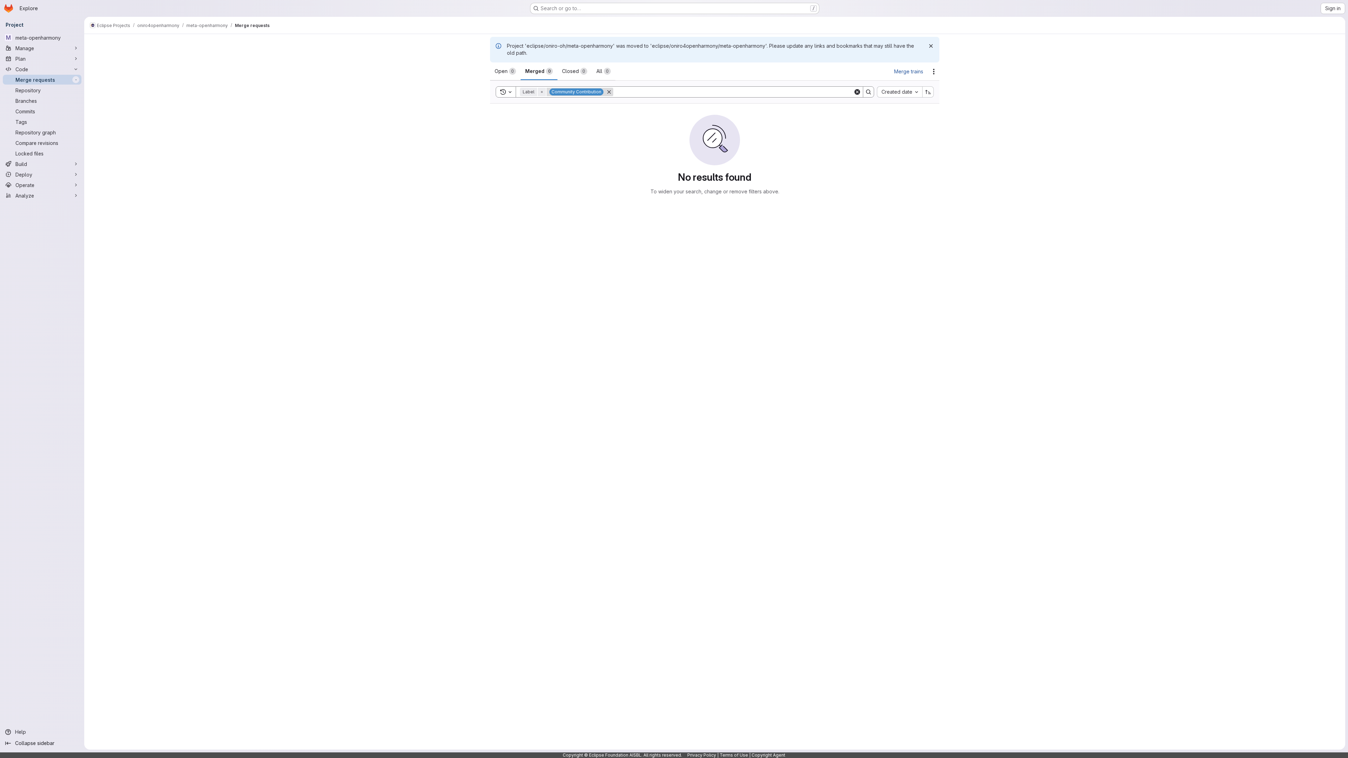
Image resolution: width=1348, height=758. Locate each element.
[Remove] (609, 92)
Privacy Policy (701, 755)
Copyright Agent (768, 755)
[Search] (868, 92)
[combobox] (899, 92)
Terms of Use (734, 755)
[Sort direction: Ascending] (928, 92)
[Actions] (933, 71)
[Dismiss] (931, 46)
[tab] (505, 71)
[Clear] (857, 92)
